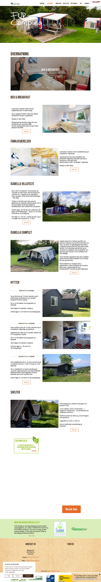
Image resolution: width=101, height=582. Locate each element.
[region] (19, 570)
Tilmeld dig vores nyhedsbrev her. (86, 579)
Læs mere (50, 77)
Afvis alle (18, 575)
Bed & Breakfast (50, 70)
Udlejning (49, 3)
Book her (26, 131)
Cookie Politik (12, 572)
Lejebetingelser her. (53, 571)
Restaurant (74, 3)
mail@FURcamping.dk (32, 561)
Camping (42, 3)
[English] (97, 2)
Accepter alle (28, 575)
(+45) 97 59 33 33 (33, 557)
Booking (87, 3)
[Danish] (93, 2)
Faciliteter (66, 3)
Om (81, 3)
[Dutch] (95, 2)
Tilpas (9, 575)
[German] (99, 2)
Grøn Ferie (58, 3)
